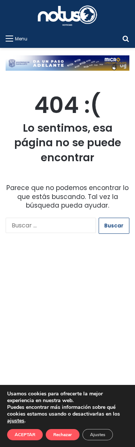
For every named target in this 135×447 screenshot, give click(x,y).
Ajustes (97, 435)
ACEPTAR (25, 435)
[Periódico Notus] (68, 15)
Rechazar (62, 435)
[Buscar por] (125, 38)
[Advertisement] (67, 327)
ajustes (15, 420)
